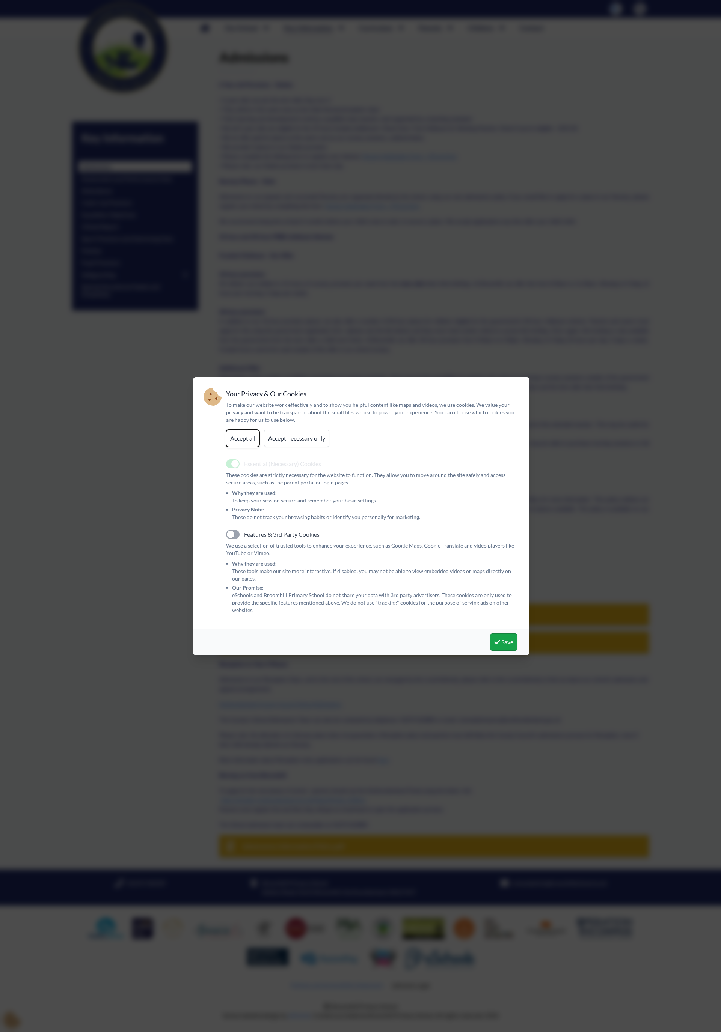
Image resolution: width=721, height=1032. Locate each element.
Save (506, 641)
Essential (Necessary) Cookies (282, 463)
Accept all (242, 438)
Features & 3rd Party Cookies (282, 534)
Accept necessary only (296, 438)
